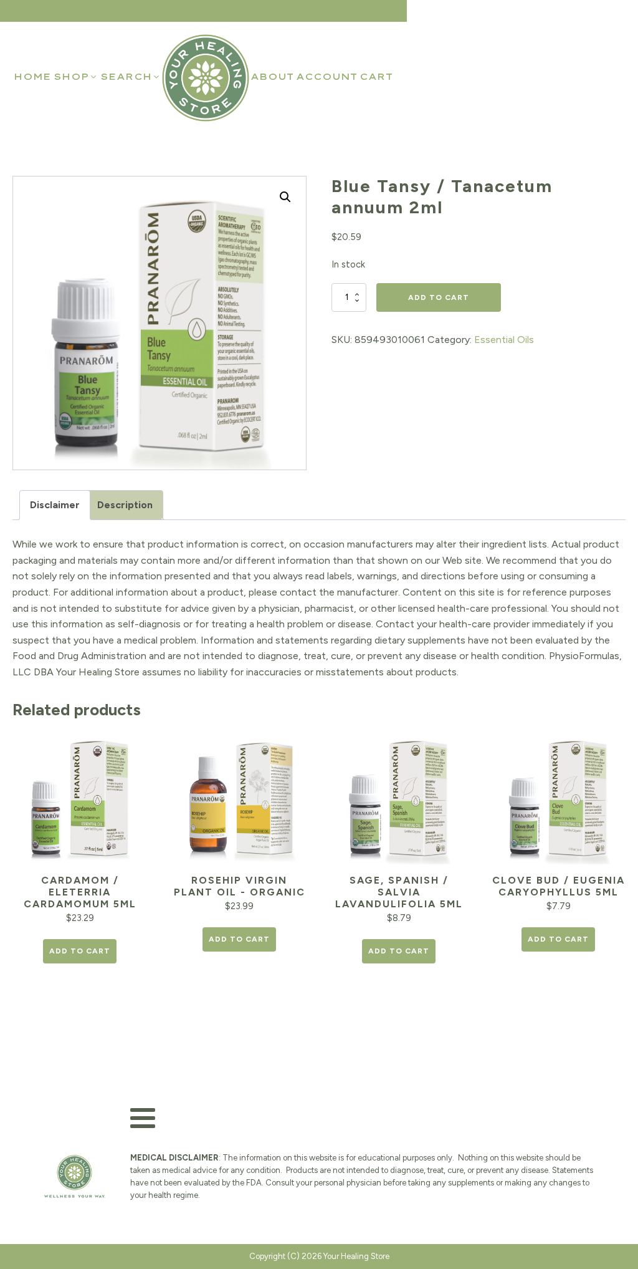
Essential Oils (504, 339)
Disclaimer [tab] (55, 505)
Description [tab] (125, 505)
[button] (75, 76)
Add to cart (438, 297)
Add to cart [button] (79, 951)
